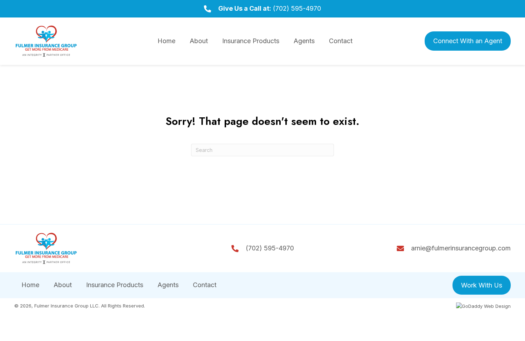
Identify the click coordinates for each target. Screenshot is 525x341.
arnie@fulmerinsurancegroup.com (461, 248)
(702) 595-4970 (297, 8)
